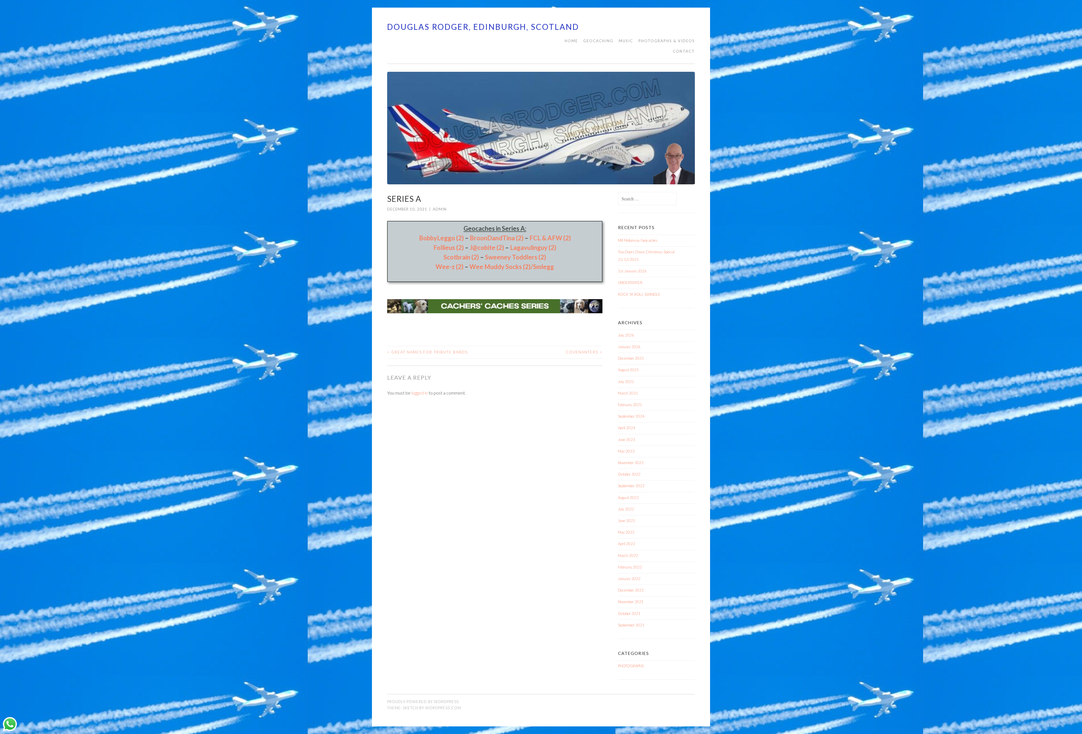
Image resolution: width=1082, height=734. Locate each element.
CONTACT (684, 51)
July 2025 (626, 381)
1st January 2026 (632, 271)
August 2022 (628, 497)
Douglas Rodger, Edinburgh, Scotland (483, 27)
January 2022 (629, 578)
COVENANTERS (584, 352)
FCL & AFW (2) (550, 238)
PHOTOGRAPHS (631, 666)
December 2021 (631, 590)
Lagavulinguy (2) (533, 247)
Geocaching (598, 41)
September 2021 (631, 625)
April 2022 (626, 543)
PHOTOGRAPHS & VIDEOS (666, 41)
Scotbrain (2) (461, 257)
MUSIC (626, 41)
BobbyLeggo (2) (441, 238)
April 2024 (626, 428)
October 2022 (629, 474)
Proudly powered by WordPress (423, 701)
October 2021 (629, 613)
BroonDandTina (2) (497, 238)
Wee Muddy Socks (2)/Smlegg (511, 266)
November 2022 (631, 462)
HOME (571, 41)
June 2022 (626, 520)
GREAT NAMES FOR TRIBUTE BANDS (427, 352)
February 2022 (630, 567)
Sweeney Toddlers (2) (515, 257)
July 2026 (626, 335)
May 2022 (626, 532)
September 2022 (631, 486)
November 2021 (631, 601)
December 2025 (631, 358)
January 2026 (629, 346)
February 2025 (630, 404)
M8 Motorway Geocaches (638, 240)
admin (440, 209)
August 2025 (628, 370)
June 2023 (626, 439)
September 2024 (631, 416)
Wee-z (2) (450, 266)
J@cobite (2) (487, 247)
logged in (419, 392)
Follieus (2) (448, 247)
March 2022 (628, 555)
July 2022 (626, 509)
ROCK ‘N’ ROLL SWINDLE (639, 294)
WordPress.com (443, 708)
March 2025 (628, 393)
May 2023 (626, 451)
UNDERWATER (630, 282)
